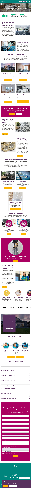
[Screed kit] (9, 223)
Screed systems (22, 187)
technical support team (17, 412)
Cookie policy (13, 453)
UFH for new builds (8, 80)
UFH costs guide (21, 151)
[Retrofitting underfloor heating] (23, 67)
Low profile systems (8, 187)
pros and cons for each (25, 46)
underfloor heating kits (13, 215)
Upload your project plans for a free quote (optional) (9, 433)
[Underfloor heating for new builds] (8, 67)
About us (4, 286)
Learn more (5, 134)
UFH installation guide (24, 60)
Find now (15, 260)
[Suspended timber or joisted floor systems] (15, 196)
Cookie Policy (15, 483)
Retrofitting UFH (23, 80)
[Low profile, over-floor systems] (8, 175)
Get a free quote (23, 1)
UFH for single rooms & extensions (23, 101)
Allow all (5, 486)
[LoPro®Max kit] (24, 223)
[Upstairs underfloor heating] (8, 88)
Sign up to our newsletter (24, 477)
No (4, 435)
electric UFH (20, 47)
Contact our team (19, 167)
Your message (4, 440)
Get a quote (12, 113)
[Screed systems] (23, 175)
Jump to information (23, 15)
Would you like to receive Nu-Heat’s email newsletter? (9, 446)
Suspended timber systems (15, 208)
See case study (9, 328)
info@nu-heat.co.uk (14, 475)
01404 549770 (14, 474)
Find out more (20, 155)
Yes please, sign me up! (7, 451)
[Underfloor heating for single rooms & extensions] (23, 88)
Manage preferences (13, 486)
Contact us (19, 113)
